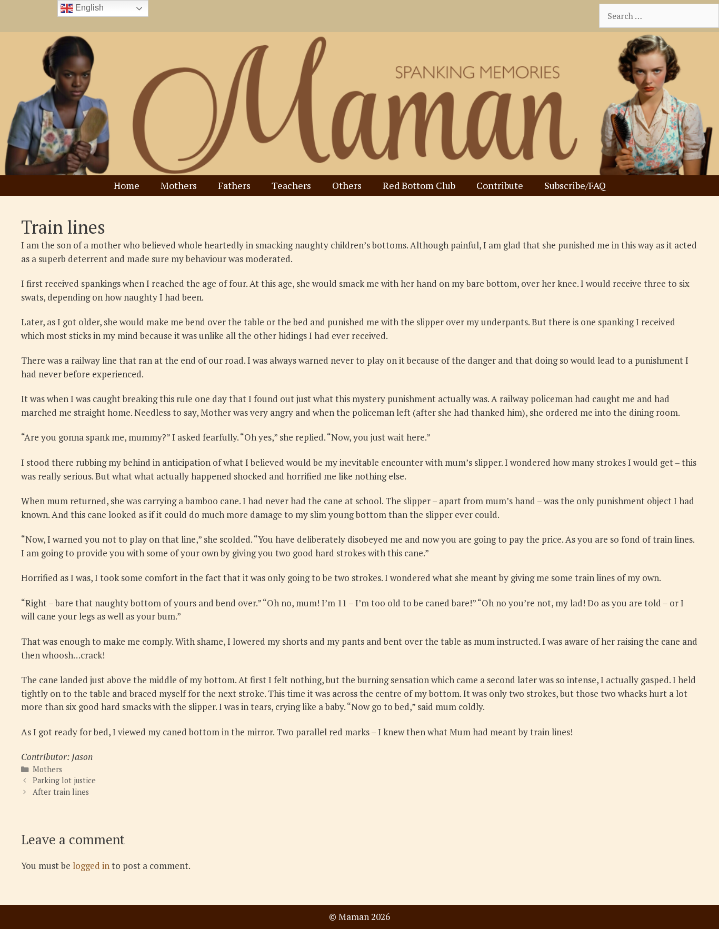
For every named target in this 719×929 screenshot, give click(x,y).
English (88, 7)
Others (347, 185)
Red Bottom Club (419, 185)
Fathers (234, 185)
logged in (91, 866)
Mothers (179, 185)
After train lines (61, 792)
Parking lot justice (64, 780)
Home (126, 185)
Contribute (499, 185)
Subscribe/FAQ (575, 185)
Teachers (291, 185)
